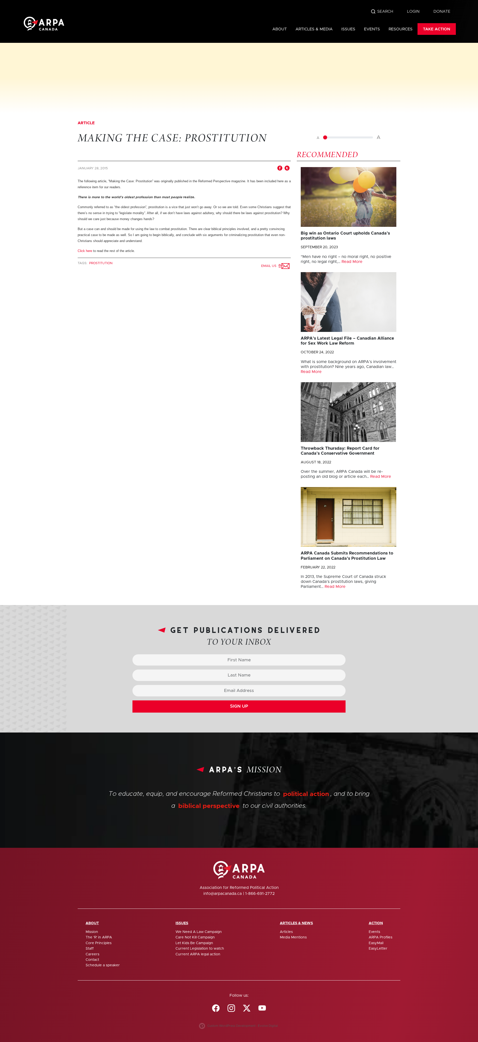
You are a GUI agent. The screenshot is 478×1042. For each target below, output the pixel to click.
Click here (85, 251)
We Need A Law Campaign (199, 932)
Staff (90, 948)
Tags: (83, 263)
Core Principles (99, 943)
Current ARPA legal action (198, 954)
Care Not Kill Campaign (195, 937)
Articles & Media (314, 29)
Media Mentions (293, 937)
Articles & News (296, 923)
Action (376, 923)
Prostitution (101, 263)
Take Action (436, 29)
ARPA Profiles (380, 937)
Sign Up (239, 706)
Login (413, 11)
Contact (92, 960)
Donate (441, 11)
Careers (92, 954)
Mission (92, 932)
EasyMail (376, 943)
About (279, 29)
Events (372, 29)
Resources (401, 29)
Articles (286, 932)
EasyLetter (378, 948)
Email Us (269, 266)
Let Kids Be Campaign (194, 943)
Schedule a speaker (103, 965)
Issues (348, 29)
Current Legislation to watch (200, 948)
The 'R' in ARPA (99, 937)
